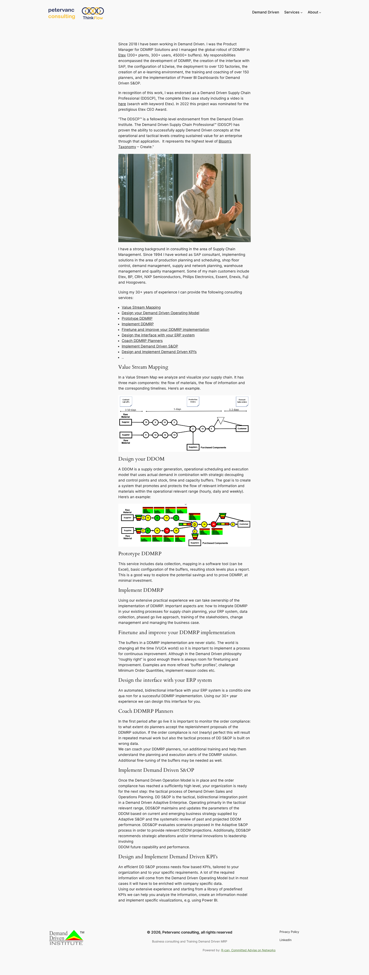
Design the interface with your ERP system (158, 335)
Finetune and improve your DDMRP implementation (165, 329)
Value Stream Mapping (141, 307)
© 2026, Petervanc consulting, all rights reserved (189, 932)
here (122, 104)
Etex (122, 55)
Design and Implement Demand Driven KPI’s (159, 352)
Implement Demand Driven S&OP (150, 346)
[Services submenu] (301, 12)
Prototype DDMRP (137, 318)
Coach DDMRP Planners (142, 341)
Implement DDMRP (138, 324)
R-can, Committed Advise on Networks (248, 950)
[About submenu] (320, 12)
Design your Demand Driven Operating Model (160, 313)
